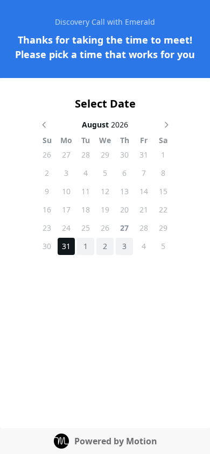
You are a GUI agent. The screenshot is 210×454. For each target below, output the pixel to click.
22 (163, 209)
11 (85, 191)
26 (47, 155)
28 (85, 155)
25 (85, 228)
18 (85, 209)
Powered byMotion (115, 441)
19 (105, 209)
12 (105, 191)
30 (124, 155)
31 (143, 155)
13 (124, 191)
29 (105, 155)
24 (66, 228)
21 (143, 209)
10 (66, 191)
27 (66, 155)
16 (47, 209)
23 (47, 228)
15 (163, 191)
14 (143, 191)
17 (66, 209)
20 (124, 209)
